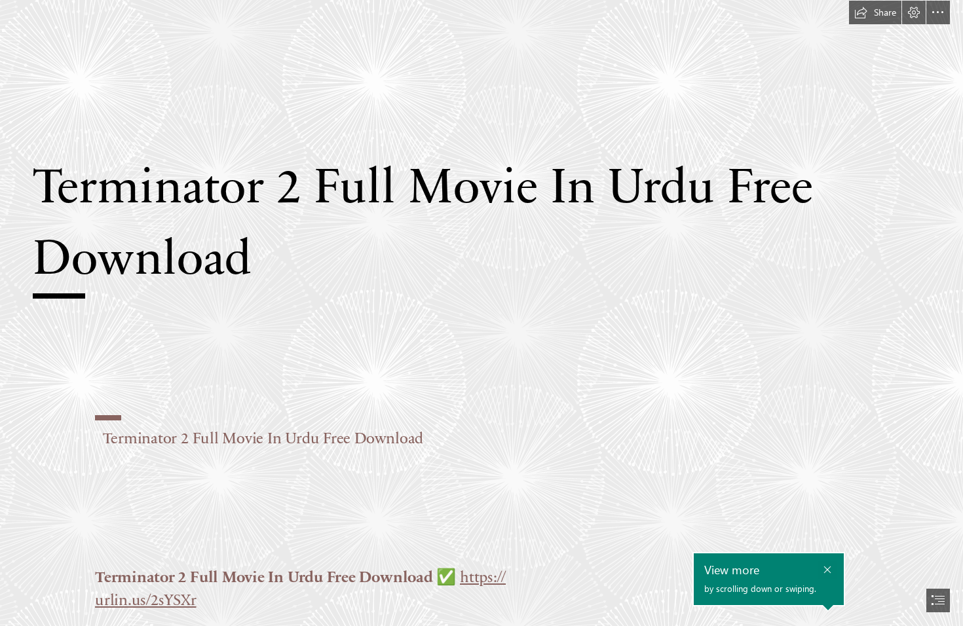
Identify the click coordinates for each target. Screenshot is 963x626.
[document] (481, 313)
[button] (875, 12)
